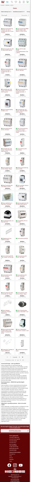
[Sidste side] (22, 357)
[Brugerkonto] (19, 2)
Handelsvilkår (13, 450)
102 (23, 360)
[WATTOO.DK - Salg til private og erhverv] (3, 2)
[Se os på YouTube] (20, 465)
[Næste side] (19, 357)
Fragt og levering (13, 446)
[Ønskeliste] (16, 2)
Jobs (10, 461)
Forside (2, 5)
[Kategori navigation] (23, 2)
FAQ (10, 455)
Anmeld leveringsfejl (14, 439)
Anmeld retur (12, 442)
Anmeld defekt (13, 441)
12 (15, 360)
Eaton (11, 5)
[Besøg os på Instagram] (15, 465)
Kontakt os (12, 454)
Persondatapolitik (15, 479)
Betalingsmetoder (14, 448)
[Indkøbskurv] (27, 2)
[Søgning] (12, 2)
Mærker (7, 5)
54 (20, 360)
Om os (11, 457)
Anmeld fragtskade (14, 437)
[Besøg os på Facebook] (9, 465)
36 (18, 360)
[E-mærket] (7, 2)
